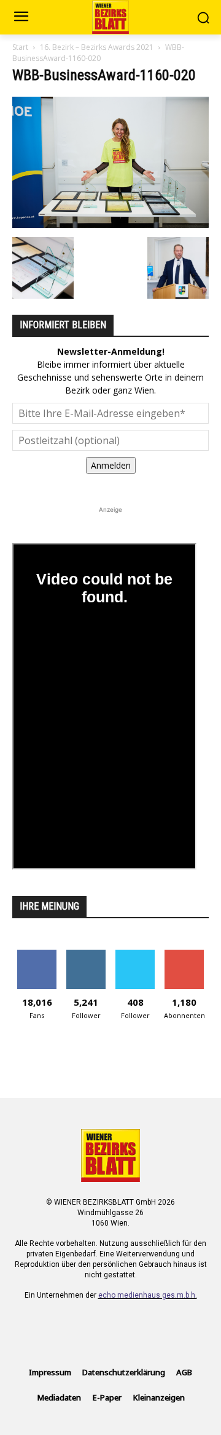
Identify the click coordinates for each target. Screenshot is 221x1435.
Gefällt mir (37, 954)
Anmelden (111, 465)
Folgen (86, 954)
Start (20, 47)
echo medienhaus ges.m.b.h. (147, 1295)
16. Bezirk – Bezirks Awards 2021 (96, 47)
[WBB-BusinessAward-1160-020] (110, 224)
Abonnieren (184, 954)
